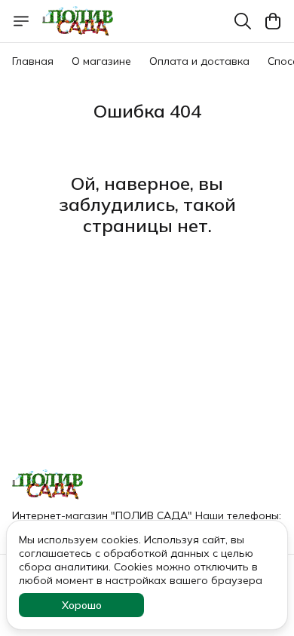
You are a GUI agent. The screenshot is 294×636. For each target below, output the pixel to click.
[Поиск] (243, 21)
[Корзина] (273, 21)
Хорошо (82, 605)
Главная (33, 61)
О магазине (101, 61)
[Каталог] (21, 21)
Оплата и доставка (199, 61)
